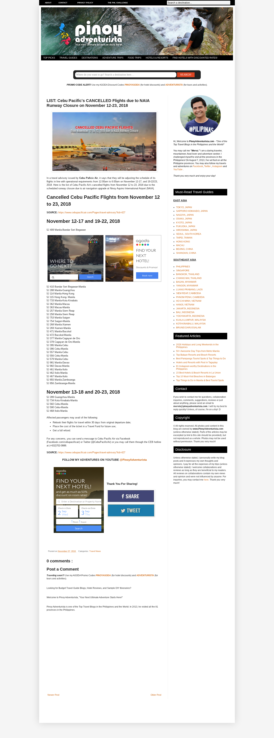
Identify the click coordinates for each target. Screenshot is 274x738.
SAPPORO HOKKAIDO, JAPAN (192, 211)
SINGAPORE (182, 270)
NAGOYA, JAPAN (185, 215)
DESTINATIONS (90, 57)
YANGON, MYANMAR (187, 285)
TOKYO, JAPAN (184, 207)
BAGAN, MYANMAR (186, 282)
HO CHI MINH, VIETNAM (188, 301)
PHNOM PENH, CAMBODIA (190, 297)
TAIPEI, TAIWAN (184, 237)
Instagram (217, 166)
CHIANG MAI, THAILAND (189, 278)
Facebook (198, 166)
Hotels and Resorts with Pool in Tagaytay (197, 362)
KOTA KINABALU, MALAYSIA (191, 323)
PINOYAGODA (132, 85)
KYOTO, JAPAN (184, 222)
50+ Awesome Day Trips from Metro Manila (198, 351)
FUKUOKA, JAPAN (185, 226)
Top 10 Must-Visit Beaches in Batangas (196, 376)
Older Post (156, 695)
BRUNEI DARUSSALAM (188, 327)
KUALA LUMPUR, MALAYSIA (191, 320)
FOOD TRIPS (134, 57)
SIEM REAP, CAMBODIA (188, 293)
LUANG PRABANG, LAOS (189, 289)
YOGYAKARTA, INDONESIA (190, 316)
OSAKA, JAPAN (184, 218)
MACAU (180, 245)
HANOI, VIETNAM (185, 304)
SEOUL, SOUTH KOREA (188, 234)
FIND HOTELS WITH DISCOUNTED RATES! (195, 57)
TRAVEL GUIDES (68, 57)
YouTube (178, 169)
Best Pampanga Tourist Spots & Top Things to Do (201, 358)
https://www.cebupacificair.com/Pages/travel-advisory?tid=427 (91, 212)
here (206, 479)
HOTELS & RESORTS (157, 57)
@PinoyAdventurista (133, 459)
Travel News (95, 551)
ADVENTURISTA (174, 85)
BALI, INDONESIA (185, 312)
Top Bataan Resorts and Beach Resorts (196, 355)
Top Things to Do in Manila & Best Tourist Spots (200, 380)
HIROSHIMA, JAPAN (186, 230)
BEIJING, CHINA (184, 249)
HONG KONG (183, 241)
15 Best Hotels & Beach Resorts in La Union (198, 372)
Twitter (207, 166)
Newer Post (53, 695)
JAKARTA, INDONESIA (187, 308)
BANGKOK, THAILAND (187, 274)
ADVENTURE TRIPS (112, 57)
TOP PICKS (49, 57)
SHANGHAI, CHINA (186, 253)
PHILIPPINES (183, 266)
